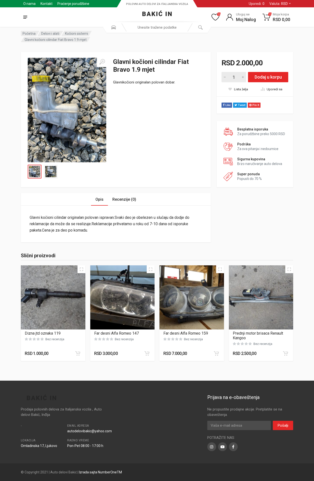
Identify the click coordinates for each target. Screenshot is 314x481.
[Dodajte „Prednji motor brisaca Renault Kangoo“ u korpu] (285, 353)
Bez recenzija (54, 339)
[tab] (99, 199)
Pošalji (283, 425)
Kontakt (46, 4)
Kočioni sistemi (76, 33)
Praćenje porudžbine (73, 4)
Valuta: (278, 4)
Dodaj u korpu (268, 77)
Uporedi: (256, 4)
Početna (29, 33)
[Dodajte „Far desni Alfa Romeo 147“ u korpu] (147, 353)
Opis (99, 199)
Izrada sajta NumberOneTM (100, 472)
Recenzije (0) (124, 199)
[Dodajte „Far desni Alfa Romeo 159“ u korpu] (216, 353)
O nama (29, 4)
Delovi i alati (50, 33)
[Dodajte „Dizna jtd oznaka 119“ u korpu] (77, 353)
